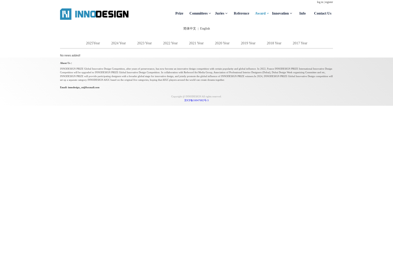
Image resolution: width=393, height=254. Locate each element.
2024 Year (118, 43)
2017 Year (300, 43)
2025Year (93, 43)
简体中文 (189, 28)
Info (302, 13)
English (205, 28)
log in (320, 2)
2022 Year (170, 43)
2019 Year (248, 43)
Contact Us (322, 13)
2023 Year (144, 43)
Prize (179, 13)
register (329, 2)
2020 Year (222, 43)
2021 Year (196, 43)
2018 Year (274, 43)
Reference (241, 13)
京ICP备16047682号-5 (196, 100)
